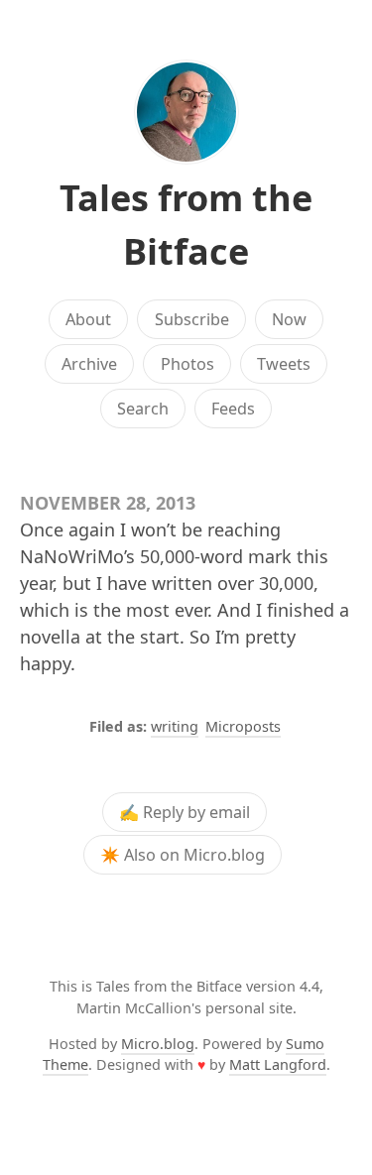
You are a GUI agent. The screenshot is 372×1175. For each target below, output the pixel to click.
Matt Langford (277, 1064)
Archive (89, 364)
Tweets (283, 364)
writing (174, 726)
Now (289, 319)
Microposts (243, 726)
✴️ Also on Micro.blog (182, 855)
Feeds (233, 408)
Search (143, 408)
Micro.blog (157, 1043)
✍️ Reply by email (184, 812)
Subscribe (192, 319)
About (88, 319)
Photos (187, 364)
